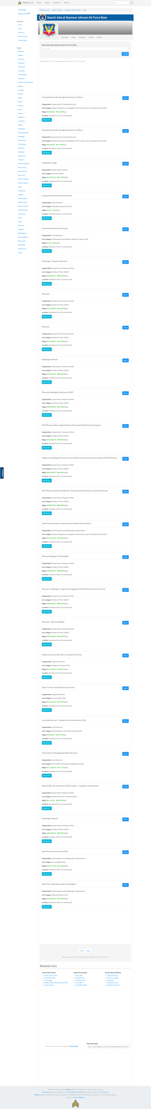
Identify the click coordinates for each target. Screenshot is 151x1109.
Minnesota (22, 140)
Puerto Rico (22, 249)
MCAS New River (49, 978)
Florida (20, 86)
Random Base (23, 14)
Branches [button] (56, 2)
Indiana (20, 105)
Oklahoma (21, 191)
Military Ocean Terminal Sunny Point (56, 983)
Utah (19, 222)
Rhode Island (22, 202)
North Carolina (23, 179)
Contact (47, 2)
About (73, 37)
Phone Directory (112, 975)
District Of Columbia (25, 82)
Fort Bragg (47, 980)
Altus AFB (79, 975)
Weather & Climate (113, 985)
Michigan (21, 136)
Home (39, 2)
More (99, 37)
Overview (64, 37)
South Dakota (23, 210)
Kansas (20, 113)
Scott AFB (79, 983)
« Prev (82, 951)
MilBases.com (28, 2)
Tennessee (21, 214)
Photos (91, 37)
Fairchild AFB (80, 978)
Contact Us (105, 1092)
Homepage (22, 10)
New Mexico (22, 171)
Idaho (20, 98)
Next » (88, 951)
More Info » (46, 120)
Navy (20, 29)
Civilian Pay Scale (112, 983)
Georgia (21, 90)
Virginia (21, 229)
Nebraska (21, 156)
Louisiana (21, 121)
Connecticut (22, 74)
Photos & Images (113, 978)
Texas (20, 218)
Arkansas (21, 63)
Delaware (21, 78)
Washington (22, 233)
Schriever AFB (80, 980)
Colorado (21, 71)
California (21, 67)
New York (21, 175)
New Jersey (22, 167)
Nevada (21, 160)
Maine (20, 125)
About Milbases (79, 1097)
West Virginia (23, 237)
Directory (82, 37)
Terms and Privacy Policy (75, 1092)
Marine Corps (23, 36)
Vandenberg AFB (81, 985)
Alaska (20, 55)
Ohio (19, 187)
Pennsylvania (22, 198)
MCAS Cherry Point (50, 975)
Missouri (21, 148)
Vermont (21, 225)
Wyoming (21, 245)
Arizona (21, 59)
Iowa (19, 109)
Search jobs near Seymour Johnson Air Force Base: (59, 45)
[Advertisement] (85, 78)
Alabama (21, 51)
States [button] (66, 2)
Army (20, 25)
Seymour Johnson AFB (72, 10)
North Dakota (23, 183)
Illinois (20, 102)
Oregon (20, 194)
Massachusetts (23, 132)
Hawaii (20, 94)
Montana (21, 152)
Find (125, 54)
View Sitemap (46, 1092)
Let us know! (73, 1046)
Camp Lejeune (49, 985)
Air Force (21, 32)
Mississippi (22, 144)
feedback (2, 473)
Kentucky (21, 117)
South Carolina (23, 206)
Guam (20, 253)
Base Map (110, 980)
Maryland (21, 129)
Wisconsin (21, 241)
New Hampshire (23, 163)
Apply (125, 98)
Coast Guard (22, 40)
